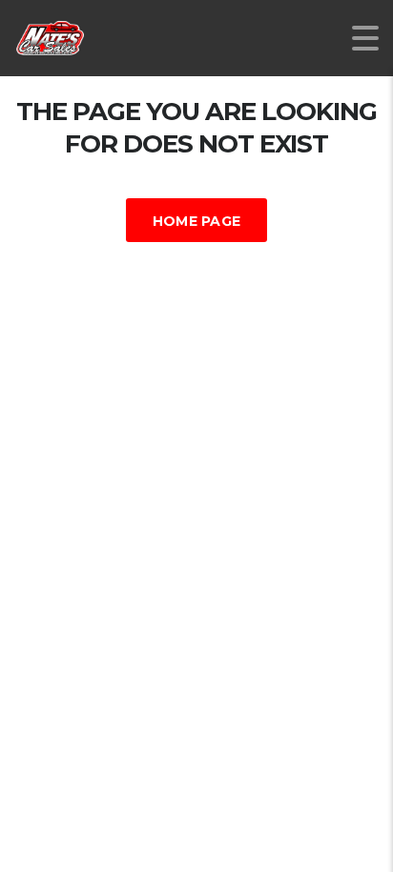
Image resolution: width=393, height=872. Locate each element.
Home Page (197, 221)
